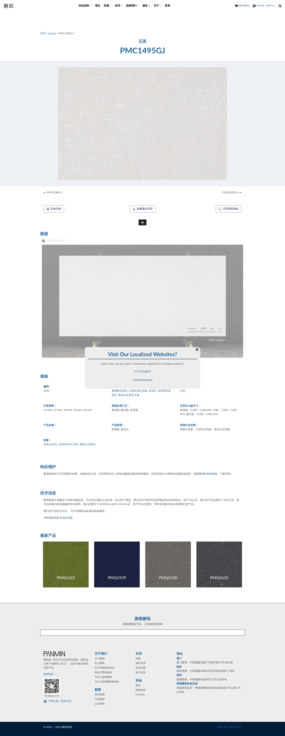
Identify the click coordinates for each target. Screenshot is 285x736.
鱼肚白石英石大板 (128, 395)
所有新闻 (100, 694)
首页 (43, 33)
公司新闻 (100, 704)
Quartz (52, 33)
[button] (85, 6)
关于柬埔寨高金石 (104, 668)
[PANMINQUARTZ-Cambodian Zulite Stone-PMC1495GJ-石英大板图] (142, 301)
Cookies (140, 694)
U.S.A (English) (142, 371)
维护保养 (140, 663)
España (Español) (142, 380)
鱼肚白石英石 (88, 444)
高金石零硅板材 (103, 672)
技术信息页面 (65, 518)
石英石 (153, 391)
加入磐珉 (100, 663)
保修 (138, 658)
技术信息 (140, 672)
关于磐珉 (100, 658)
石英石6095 (50, 444)
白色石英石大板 (138, 391)
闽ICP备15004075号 (229, 727)
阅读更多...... (51, 674)
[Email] (142, 222)
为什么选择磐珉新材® (107, 681)
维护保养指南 (209, 474)
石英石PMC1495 (69, 444)
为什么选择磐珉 (103, 677)
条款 (138, 685)
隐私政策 (140, 690)
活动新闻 (100, 699)
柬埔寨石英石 (119, 391)
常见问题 (140, 668)
